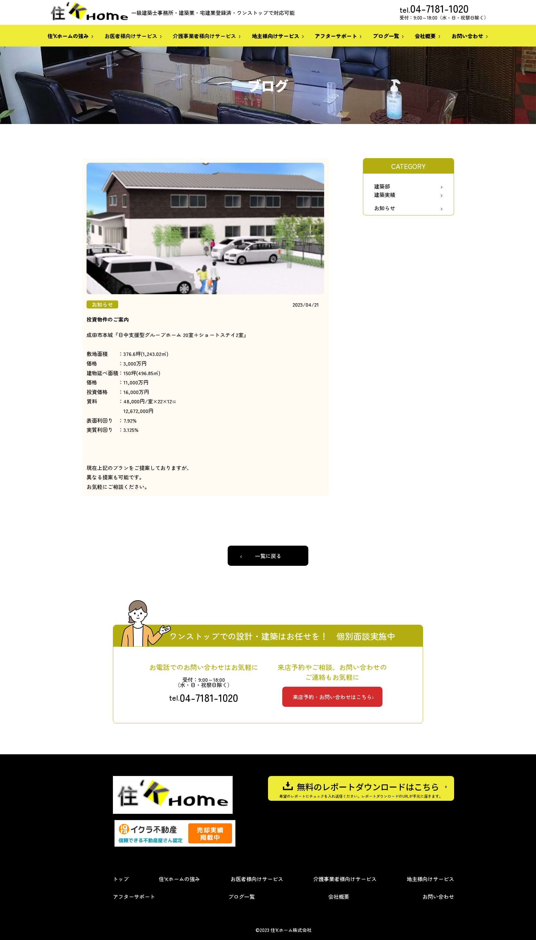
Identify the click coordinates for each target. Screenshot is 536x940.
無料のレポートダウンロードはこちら (368, 787)
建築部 (382, 186)
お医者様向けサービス (131, 36)
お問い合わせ (438, 896)
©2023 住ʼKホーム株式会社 (283, 930)
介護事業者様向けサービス (204, 36)
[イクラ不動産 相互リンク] (175, 833)
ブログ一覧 (241, 896)
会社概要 (338, 896)
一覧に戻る (268, 556)
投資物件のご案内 (108, 319)
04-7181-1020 (439, 8)
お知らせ (384, 208)
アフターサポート (134, 896)
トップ (121, 879)
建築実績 (384, 194)
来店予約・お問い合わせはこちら (332, 697)
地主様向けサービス (430, 879)
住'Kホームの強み (179, 879)
